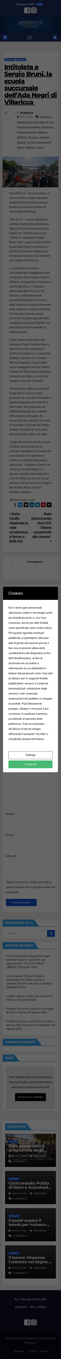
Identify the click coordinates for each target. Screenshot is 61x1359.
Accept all (30, 764)
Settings (30, 755)
